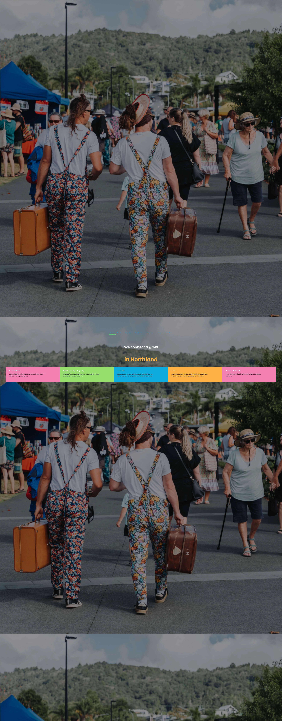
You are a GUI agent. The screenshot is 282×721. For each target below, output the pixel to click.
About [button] (119, 333)
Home (112, 333)
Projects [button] (128, 333)
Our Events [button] (138, 333)
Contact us (168, 333)
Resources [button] (150, 333)
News (159, 333)
